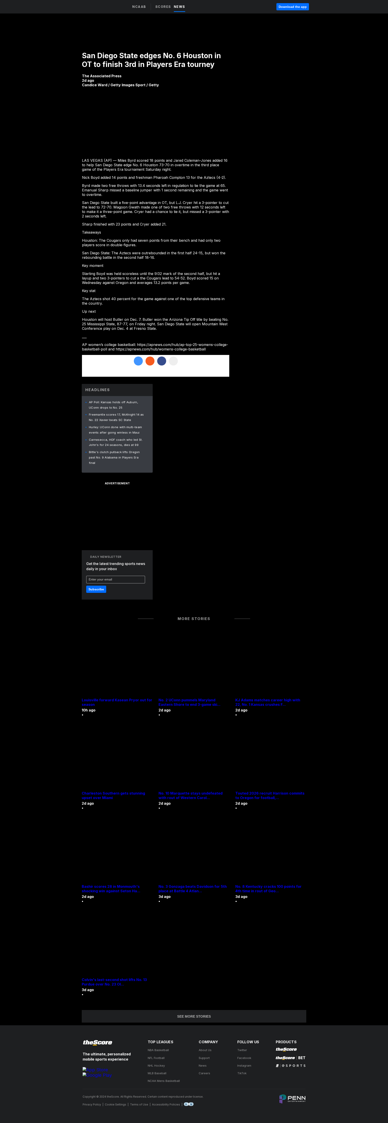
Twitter (242, 1050)
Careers (204, 1073)
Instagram (244, 1065)
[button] (121, 7)
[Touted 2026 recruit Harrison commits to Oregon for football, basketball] (270, 757)
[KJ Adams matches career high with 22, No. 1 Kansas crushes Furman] (270, 664)
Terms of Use (139, 1104)
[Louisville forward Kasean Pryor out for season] (117, 664)
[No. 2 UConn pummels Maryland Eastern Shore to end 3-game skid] (194, 664)
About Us (205, 1050)
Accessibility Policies (166, 1104)
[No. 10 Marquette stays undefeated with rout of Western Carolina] (194, 757)
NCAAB (139, 7)
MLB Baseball (157, 1073)
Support (204, 1058)
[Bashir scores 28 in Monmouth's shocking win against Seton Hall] (117, 850)
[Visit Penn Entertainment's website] (292, 1099)
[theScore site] (91, 7)
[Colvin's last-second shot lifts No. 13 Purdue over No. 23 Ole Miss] (117, 943)
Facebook (244, 1058)
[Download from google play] (97, 1075)
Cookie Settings (115, 1104)
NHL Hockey (156, 1065)
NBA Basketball (158, 1050)
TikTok (242, 1073)
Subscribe (96, 589)
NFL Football (156, 1058)
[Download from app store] (95, 1069)
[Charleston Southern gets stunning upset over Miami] (117, 757)
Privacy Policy (92, 1104)
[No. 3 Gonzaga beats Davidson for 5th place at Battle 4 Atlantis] (194, 850)
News (203, 1065)
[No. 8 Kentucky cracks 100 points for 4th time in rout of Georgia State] (270, 850)
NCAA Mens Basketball (164, 1081)
